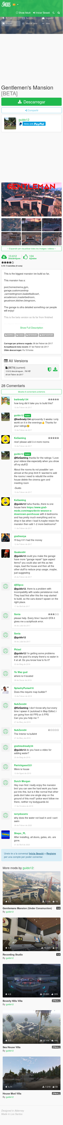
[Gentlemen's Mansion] (31, 199)
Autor (27, 415)
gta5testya (20, 536)
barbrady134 (21, 399)
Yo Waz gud (20, 672)
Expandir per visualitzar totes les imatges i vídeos (31, 248)
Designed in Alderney (12, 1110)
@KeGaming (21, 457)
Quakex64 (19, 552)
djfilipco (18, 584)
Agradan (33, 258)
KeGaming (20, 438)
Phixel (17, 649)
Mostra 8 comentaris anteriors (31, 391)
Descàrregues (14, 258)
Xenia (17, 614)
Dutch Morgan (22, 781)
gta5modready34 (23, 746)
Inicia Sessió (36, 853)
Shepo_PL (20, 833)
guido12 (24, 119)
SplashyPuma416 (24, 688)
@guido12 (20, 504)
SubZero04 (20, 704)
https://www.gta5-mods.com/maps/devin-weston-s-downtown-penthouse (33, 511)
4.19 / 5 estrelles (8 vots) (11, 266)
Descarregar (33, 102)
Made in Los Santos (11, 1114)
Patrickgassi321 (23, 765)
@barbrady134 (22, 419)
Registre (51, 853)
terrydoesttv (21, 814)
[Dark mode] (53, 12)
